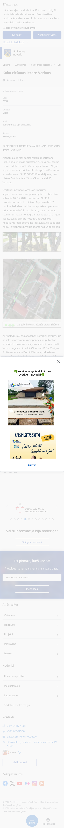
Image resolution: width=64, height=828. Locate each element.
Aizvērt (32, 465)
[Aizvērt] (58, 361)
